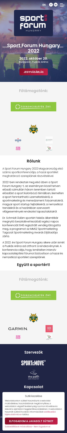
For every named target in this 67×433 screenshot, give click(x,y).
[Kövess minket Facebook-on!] (51, 5)
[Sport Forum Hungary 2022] (33, 23)
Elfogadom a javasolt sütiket (31, 421)
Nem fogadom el (42, 426)
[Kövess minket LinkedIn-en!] (56, 5)
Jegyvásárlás (34, 72)
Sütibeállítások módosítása (18, 426)
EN (44, 5)
